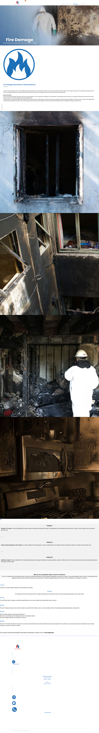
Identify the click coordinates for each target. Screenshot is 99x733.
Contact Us (84, 4)
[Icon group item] (15, 718)
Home (63, 4)
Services (75, 4)
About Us (69, 4)
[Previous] (0, 519)
